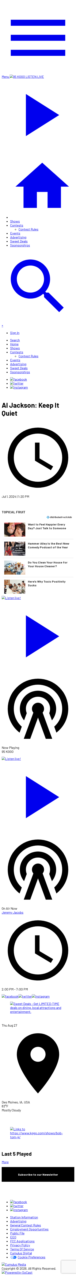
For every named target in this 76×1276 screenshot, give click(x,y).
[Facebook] (18, 379)
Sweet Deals (19, 241)
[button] (38, 529)
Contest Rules (28, 229)
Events (15, 233)
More (5, 1162)
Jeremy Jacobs (12, 912)
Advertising (18, 237)
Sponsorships (20, 245)
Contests (16, 225)
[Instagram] (19, 387)
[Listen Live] (38, 634)
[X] (16, 383)
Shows (15, 221)
